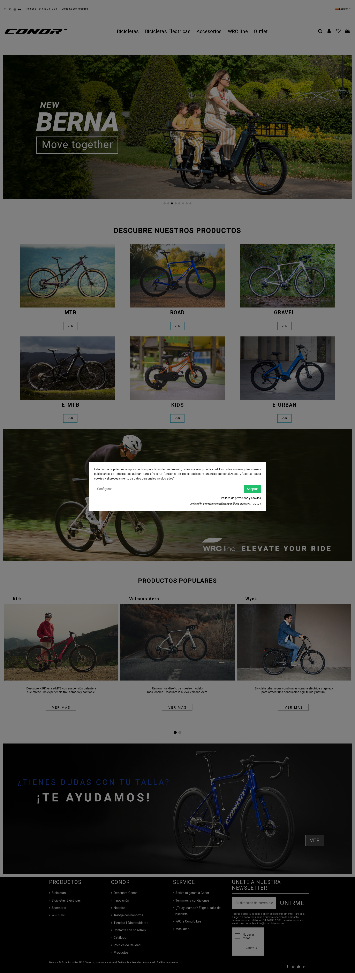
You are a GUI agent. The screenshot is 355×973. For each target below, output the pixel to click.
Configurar (104, 489)
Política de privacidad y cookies (241, 497)
